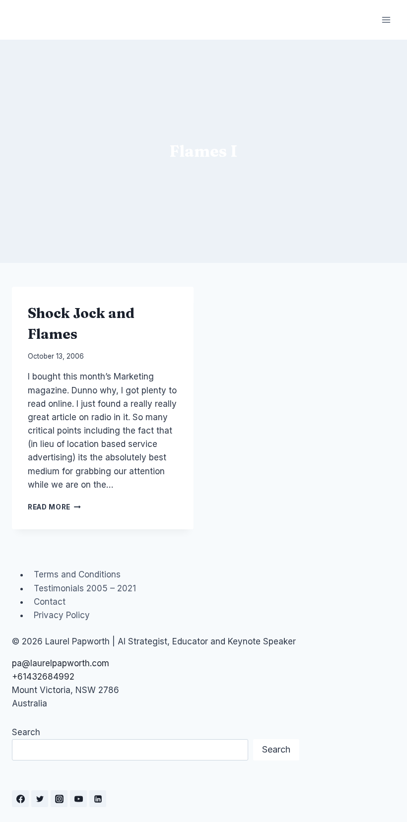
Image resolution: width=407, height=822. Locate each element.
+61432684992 (43, 677)
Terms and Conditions (77, 574)
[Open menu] (386, 19)
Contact (50, 602)
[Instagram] (59, 798)
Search (26, 732)
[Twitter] (39, 798)
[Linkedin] (97, 798)
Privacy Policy (62, 615)
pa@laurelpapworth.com (60, 663)
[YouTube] (78, 798)
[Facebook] (20, 798)
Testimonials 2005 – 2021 (85, 588)
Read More (54, 507)
